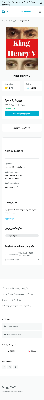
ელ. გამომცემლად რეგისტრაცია (17, 294)
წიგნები (14, 21)
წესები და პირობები (11, 300)
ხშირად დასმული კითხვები (15, 288)
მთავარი (5, 21)
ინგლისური (13, 236)
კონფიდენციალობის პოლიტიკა (17, 305)
